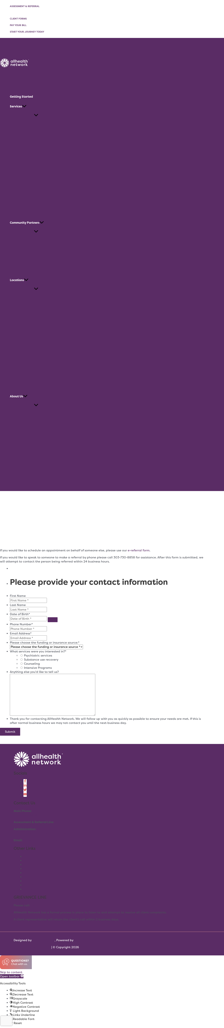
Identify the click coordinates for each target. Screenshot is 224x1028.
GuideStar (30, 885)
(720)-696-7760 (67, 822)
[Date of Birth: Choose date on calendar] (53, 619)
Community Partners (38, 881)
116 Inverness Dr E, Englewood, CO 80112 (43, 833)
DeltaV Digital (84, 940)
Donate (28, 869)
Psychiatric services (38, 655)
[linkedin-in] (25, 786)
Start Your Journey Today (27, 31)
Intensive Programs (38, 668)
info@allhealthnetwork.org (43, 840)
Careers (29, 865)
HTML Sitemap (40, 947)
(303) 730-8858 (25, 815)
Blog (26, 873)
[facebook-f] (25, 781)
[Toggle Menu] (36, 115)
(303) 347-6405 (42, 905)
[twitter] (25, 790)
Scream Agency (43, 940)
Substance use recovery (41, 659)
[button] (24, 106)
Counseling (32, 664)
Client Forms (18, 18)
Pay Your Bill (18, 25)
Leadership (31, 877)
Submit (10, 732)
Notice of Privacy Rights (40, 889)
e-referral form (139, 550)
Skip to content (11, 972)
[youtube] (25, 795)
